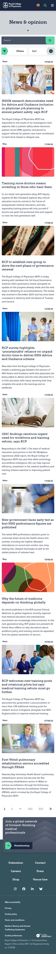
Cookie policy (11, 914)
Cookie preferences (13, 935)
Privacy (8, 908)
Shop (15, 879)
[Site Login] (38, 5)
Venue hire (40, 879)
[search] (50, 40)
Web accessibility (12, 902)
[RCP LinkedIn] (32, 889)
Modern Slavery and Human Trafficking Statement (17, 928)
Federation (16, 862)
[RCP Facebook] (24, 889)
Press (40, 871)
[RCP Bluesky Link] (41, 889)
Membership (21, 845)
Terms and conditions (14, 920)
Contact (40, 862)
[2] (50, 809)
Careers (16, 871)
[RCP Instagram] (15, 889)
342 (30, 809)
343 (41, 809)
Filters (20, 51)
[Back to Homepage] (14, 5)
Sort (34, 51)
